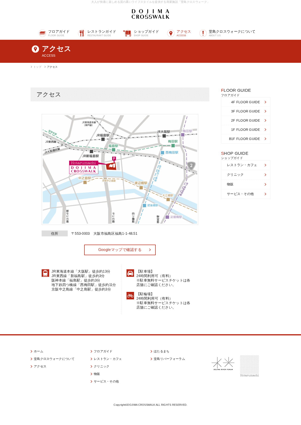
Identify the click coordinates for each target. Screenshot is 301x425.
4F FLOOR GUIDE (245, 102)
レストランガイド (101, 33)
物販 (230, 184)
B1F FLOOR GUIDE (244, 139)
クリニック (235, 174)
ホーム (38, 351)
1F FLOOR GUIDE (245, 129)
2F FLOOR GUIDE (245, 120)
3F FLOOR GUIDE (245, 111)
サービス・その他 (240, 194)
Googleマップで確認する (120, 250)
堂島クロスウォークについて (232, 33)
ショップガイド (146, 33)
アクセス (184, 33)
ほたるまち (162, 351)
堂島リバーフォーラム (169, 359)
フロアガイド (59, 33)
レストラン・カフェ (242, 165)
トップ (37, 66)
